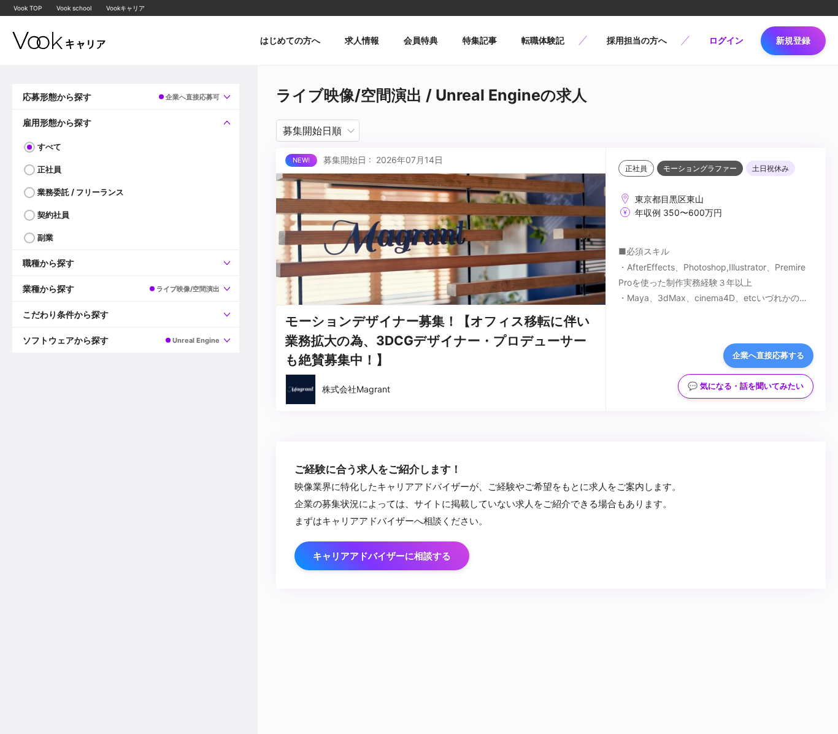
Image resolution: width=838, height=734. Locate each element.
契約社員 (53, 215)
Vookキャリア (125, 8)
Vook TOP (27, 8)
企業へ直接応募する (768, 355)
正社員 (49, 169)
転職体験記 (542, 40)
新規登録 (793, 40)
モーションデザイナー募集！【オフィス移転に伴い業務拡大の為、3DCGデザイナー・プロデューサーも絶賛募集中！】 (437, 340)
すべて (49, 146)
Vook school (73, 8)
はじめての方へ (290, 40)
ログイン (726, 40)
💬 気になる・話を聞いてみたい (746, 386)
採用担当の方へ (637, 40)
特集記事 (480, 40)
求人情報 (362, 40)
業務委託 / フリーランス (80, 192)
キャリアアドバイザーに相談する (382, 556)
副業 (45, 237)
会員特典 (421, 40)
